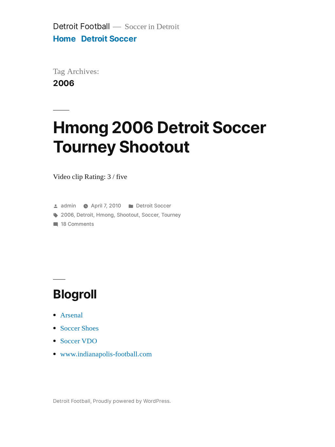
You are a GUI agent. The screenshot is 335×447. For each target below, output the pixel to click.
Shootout (128, 215)
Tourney (171, 215)
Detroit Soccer (108, 39)
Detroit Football (81, 26)
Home (64, 39)
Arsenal (71, 315)
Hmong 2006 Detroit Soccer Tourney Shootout (159, 136)
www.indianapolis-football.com (106, 354)
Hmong (105, 215)
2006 (67, 215)
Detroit (85, 215)
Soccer (150, 215)
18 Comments (77, 224)
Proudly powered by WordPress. (132, 401)
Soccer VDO (78, 341)
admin (68, 206)
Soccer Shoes (79, 328)
